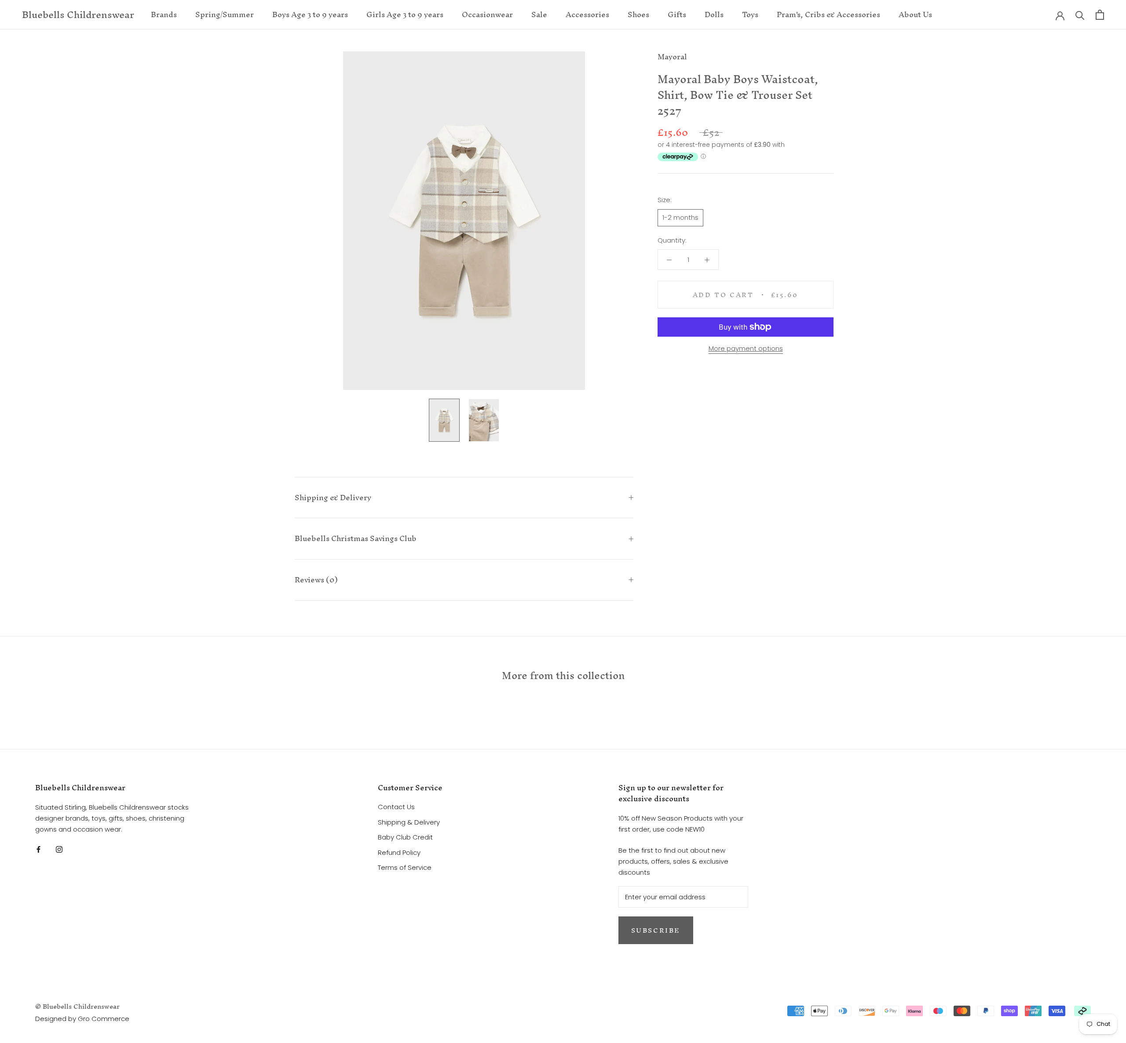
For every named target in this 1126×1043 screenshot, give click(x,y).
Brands (164, 14)
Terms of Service (404, 867)
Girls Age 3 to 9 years (404, 14)
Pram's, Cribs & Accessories (828, 14)
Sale (539, 14)
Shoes (638, 14)
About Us (915, 14)
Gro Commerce (103, 1018)
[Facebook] (38, 848)
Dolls (714, 14)
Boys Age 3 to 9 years (310, 14)
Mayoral (672, 56)
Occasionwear (487, 14)
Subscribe (655, 930)
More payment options (746, 348)
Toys (750, 14)
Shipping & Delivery (333, 497)
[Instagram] (59, 848)
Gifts (677, 14)
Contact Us (396, 806)
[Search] (1080, 14)
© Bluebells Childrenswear (77, 1006)
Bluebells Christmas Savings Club (356, 538)
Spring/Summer (224, 14)
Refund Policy (399, 852)
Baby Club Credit (405, 837)
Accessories (587, 14)
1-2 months (680, 217)
